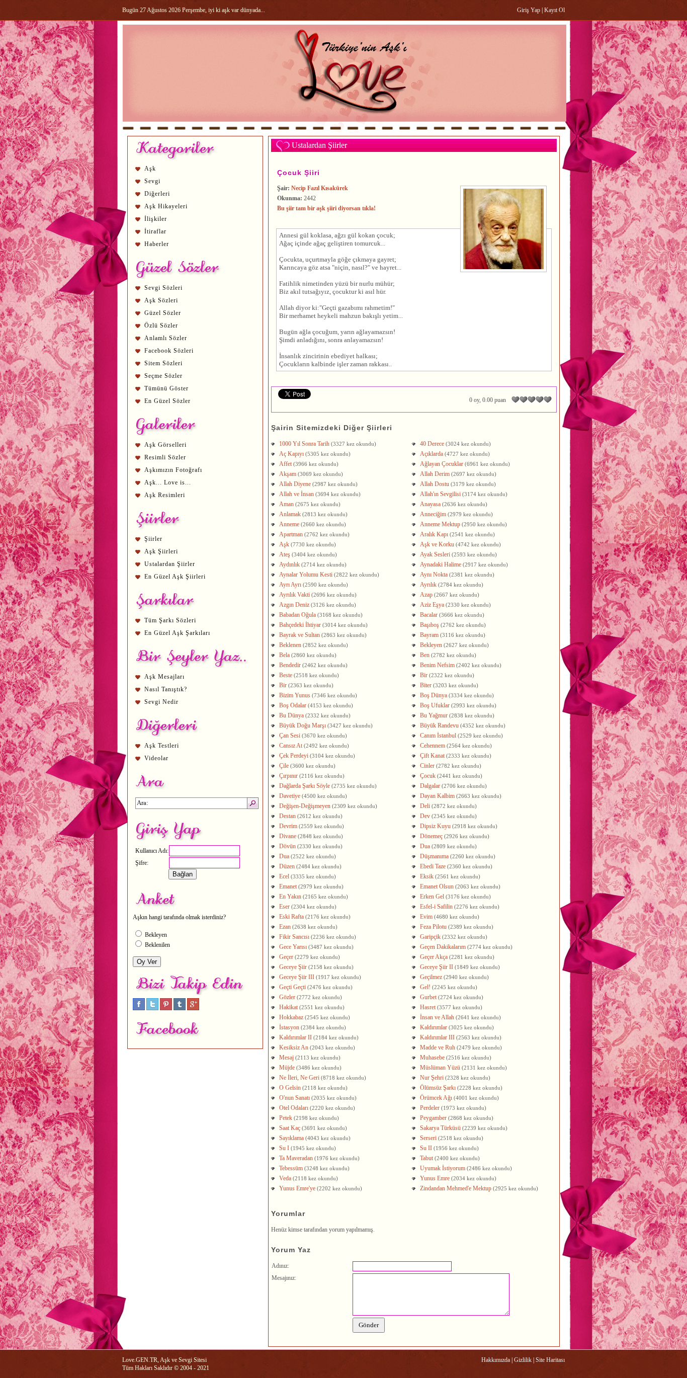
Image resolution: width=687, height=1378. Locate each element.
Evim (426, 916)
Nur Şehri (432, 1077)
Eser (284, 906)
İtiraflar (155, 231)
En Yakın (290, 896)
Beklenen (290, 645)
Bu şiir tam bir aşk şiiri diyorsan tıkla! (326, 208)
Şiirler (153, 538)
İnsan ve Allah (437, 1017)
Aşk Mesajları (164, 676)
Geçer (286, 956)
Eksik (427, 876)
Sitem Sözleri (163, 363)
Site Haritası (550, 1359)
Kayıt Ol (554, 10)
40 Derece (432, 443)
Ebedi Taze (433, 866)
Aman (286, 504)
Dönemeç (431, 836)
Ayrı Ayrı (290, 584)
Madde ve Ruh (437, 1047)
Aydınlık (289, 564)
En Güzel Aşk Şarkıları (177, 632)
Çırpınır (288, 775)
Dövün (287, 846)
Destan (287, 816)
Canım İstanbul (438, 735)
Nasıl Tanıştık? (165, 689)
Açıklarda (431, 453)
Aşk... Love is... (167, 482)
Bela (284, 655)
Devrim (288, 826)
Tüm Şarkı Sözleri (170, 620)
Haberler (156, 244)
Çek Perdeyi (293, 755)
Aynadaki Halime (440, 564)
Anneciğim (433, 514)
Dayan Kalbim (437, 795)
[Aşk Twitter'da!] (152, 1008)
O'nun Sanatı (294, 1097)
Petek (285, 1117)
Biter (426, 685)
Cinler (427, 765)
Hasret (428, 1007)
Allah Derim (435, 473)
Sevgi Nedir (161, 701)
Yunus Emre (435, 1178)
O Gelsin (290, 1087)
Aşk (150, 168)
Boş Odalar (292, 705)
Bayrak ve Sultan (299, 634)
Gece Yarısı (293, 946)
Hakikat (288, 1007)
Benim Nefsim (437, 665)
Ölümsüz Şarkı (438, 1087)
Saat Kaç (289, 1127)
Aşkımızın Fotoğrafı (173, 469)
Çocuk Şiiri (298, 173)
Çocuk (428, 775)
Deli (425, 805)
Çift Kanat (432, 755)
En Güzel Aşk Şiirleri (175, 576)
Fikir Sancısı (294, 936)
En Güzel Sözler (167, 400)
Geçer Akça (434, 956)
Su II (426, 1148)
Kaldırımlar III (437, 1037)
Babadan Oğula (297, 614)
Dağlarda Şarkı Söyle (304, 785)
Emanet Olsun (437, 886)
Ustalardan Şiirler (169, 564)
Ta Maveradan (296, 1158)
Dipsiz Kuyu (435, 826)
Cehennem (432, 745)
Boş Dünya (433, 695)
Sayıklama (291, 1138)
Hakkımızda (495, 1359)
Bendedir (290, 665)
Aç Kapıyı (291, 453)
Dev (425, 816)
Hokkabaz (291, 1017)
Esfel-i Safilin (436, 906)
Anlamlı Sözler (165, 338)
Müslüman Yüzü (440, 1067)
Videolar (156, 758)
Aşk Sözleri (161, 300)
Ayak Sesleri (435, 554)
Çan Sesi (289, 735)
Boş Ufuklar (435, 705)
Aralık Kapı (434, 534)
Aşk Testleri (161, 745)
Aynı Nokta (434, 574)
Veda (285, 1178)
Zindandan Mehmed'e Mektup (455, 1188)
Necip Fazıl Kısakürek (319, 188)
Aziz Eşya (432, 604)
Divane (287, 836)
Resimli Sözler (165, 457)
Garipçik (430, 936)
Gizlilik (523, 1359)
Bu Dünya (291, 715)
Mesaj (286, 1057)
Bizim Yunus (294, 695)
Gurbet (428, 997)
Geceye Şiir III (296, 977)
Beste (285, 675)
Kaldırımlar (433, 1027)
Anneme (289, 524)
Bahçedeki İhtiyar (300, 624)
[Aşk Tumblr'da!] (180, 1008)
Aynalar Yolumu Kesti (305, 574)
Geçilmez (431, 977)
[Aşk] (344, 131)
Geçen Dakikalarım (443, 946)
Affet (285, 463)
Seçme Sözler (163, 375)
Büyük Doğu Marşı (302, 725)
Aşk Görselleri (165, 444)
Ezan (285, 926)
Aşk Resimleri (164, 495)
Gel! (425, 987)
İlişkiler (155, 218)
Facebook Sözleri (169, 350)
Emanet (288, 886)
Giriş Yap (528, 10)
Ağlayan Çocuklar (441, 463)
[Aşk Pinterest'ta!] (166, 1008)
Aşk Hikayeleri (166, 206)
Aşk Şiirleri (161, 551)
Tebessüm (291, 1168)
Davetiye (289, 795)
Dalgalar (430, 785)
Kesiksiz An (293, 1047)
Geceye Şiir (293, 966)
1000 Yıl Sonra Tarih (304, 443)
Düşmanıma (434, 856)
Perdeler (430, 1107)
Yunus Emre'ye (297, 1188)
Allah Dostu (434, 484)
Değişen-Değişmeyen (304, 805)
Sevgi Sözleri (163, 287)
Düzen (287, 866)
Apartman (291, 534)
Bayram (429, 634)
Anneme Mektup (440, 524)
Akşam (287, 473)
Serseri (428, 1138)
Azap (426, 594)
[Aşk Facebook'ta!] (139, 1008)
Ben (425, 655)
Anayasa (430, 504)
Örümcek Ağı (436, 1097)
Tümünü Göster (166, 388)
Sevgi (152, 181)
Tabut (426, 1158)
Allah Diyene (295, 484)
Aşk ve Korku (437, 544)
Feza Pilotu (433, 926)
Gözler (287, 997)
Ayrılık (428, 584)
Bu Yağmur (434, 715)
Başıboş (429, 624)
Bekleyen (431, 645)
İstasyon (289, 1027)
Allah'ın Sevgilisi (440, 494)
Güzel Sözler (162, 312)
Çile (284, 765)
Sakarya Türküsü (440, 1127)
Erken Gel (432, 896)
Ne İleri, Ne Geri (299, 1077)
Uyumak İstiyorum (442, 1168)
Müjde (287, 1067)
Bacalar (429, 614)
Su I (284, 1148)
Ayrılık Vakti (294, 594)
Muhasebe (432, 1057)
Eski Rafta (291, 916)
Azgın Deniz (294, 604)
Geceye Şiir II (436, 966)
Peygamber (433, 1117)
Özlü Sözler (161, 325)
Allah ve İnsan (296, 494)
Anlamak (290, 514)
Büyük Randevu (439, 725)
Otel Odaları (293, 1107)
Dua (425, 846)
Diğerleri (157, 193)
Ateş (284, 554)
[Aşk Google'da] (193, 1008)
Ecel (284, 876)
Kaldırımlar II (295, 1037)
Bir (423, 675)
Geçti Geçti (292, 987)
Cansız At (290, 745)
